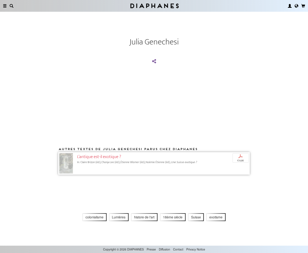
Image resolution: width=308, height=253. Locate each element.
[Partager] (154, 61)
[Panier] (303, 6)
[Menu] (5, 6)
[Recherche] (11, 6)
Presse (151, 249)
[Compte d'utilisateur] (290, 6)
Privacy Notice (195, 249)
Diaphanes (154, 5)
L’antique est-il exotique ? (99, 156)
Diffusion (164, 249)
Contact (178, 249)
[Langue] (296, 6)
